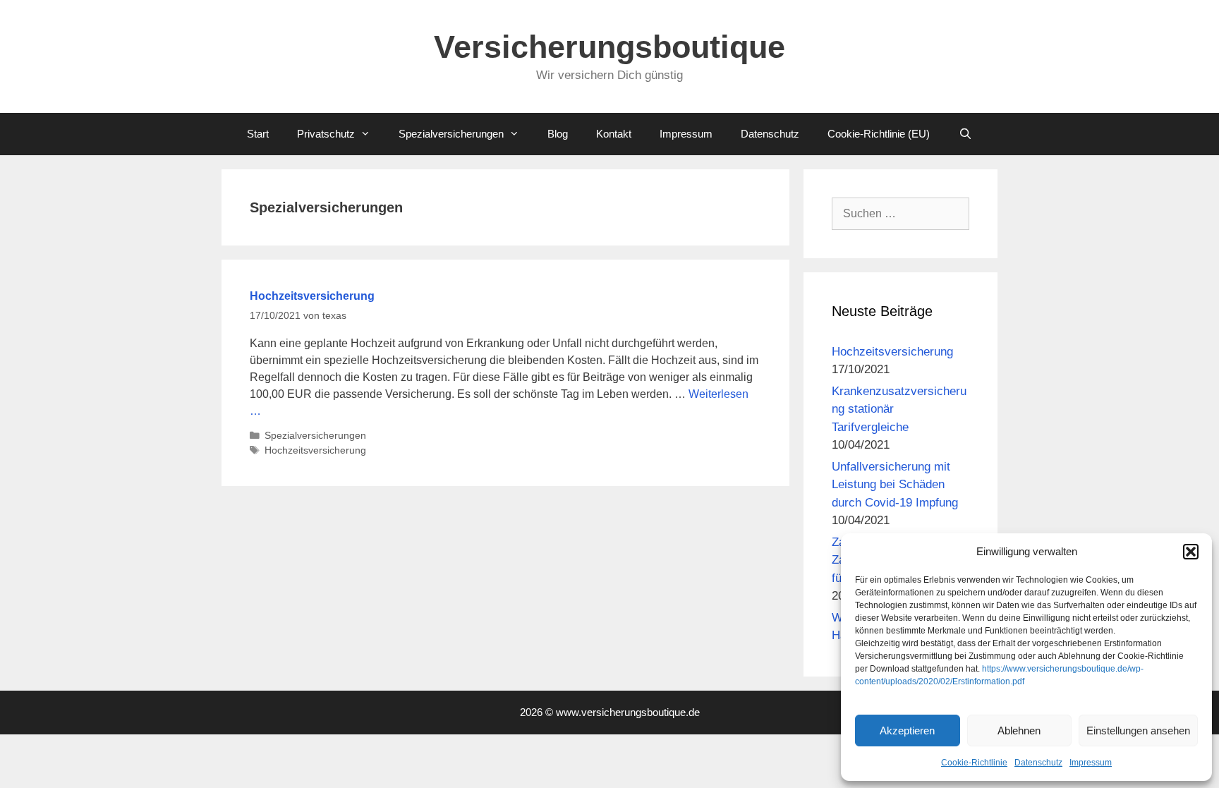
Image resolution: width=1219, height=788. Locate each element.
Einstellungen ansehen (1138, 731)
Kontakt (613, 134)
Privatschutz (326, 134)
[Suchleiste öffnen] (964, 134)
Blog (557, 134)
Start (258, 134)
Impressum (1090, 763)
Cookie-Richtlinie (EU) (878, 134)
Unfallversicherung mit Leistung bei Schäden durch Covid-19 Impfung (895, 484)
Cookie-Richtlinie (974, 763)
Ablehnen (1019, 731)
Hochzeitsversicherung (312, 296)
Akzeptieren (907, 731)
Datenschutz (1038, 763)
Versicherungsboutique (609, 47)
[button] (1191, 552)
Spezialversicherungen (451, 134)
